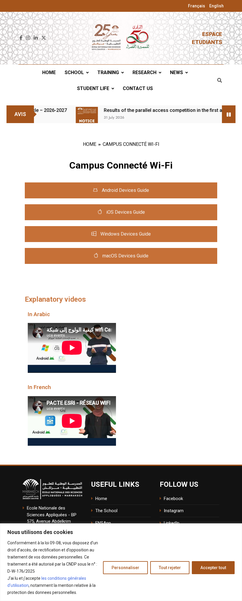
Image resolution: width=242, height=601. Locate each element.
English (216, 6)
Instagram (174, 510)
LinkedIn (171, 523)
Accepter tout (213, 567)
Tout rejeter (170, 567)
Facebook (173, 498)
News (176, 72)
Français (196, 6)
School (74, 72)
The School (106, 510)
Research (144, 72)
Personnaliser (125, 567)
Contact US (138, 88)
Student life (93, 88)
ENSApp (103, 523)
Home (49, 72)
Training (108, 72)
